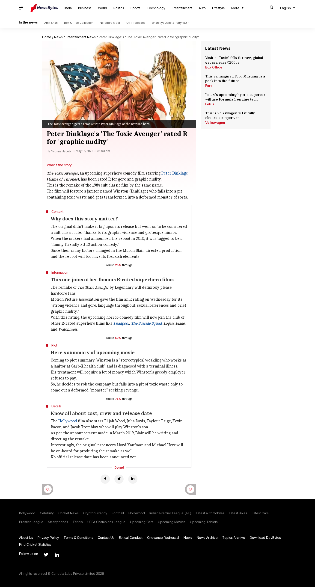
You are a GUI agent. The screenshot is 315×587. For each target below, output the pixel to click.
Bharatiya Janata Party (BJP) (171, 22)
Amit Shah (51, 22)
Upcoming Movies (171, 522)
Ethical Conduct (131, 538)
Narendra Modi (110, 22)
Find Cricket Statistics (35, 544)
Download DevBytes (265, 538)
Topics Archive (233, 538)
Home (46, 37)
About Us (26, 538)
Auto (202, 8)
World (102, 8)
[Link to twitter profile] (45, 554)
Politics (118, 8)
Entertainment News (81, 37)
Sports (135, 8)
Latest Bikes (238, 513)
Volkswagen (215, 123)
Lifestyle (218, 8)
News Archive (207, 538)
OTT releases (136, 22)
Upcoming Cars (141, 522)
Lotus (209, 104)
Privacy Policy (48, 538)
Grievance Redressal (163, 538)
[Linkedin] (132, 479)
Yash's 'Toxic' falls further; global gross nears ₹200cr (234, 60)
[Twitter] (119, 479)
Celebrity (47, 513)
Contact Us (106, 538)
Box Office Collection (78, 22)
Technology (156, 8)
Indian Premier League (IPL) (170, 513)
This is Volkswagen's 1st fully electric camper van (230, 115)
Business (85, 8)
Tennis (78, 522)
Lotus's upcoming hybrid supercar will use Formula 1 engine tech (235, 97)
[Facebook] (105, 479)
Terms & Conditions (78, 538)
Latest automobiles (210, 513)
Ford (209, 86)
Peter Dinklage (174, 173)
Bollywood (27, 513)
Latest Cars (260, 513)
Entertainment (182, 8)
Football (118, 513)
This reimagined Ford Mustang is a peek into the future (235, 78)
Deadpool (121, 323)
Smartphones (58, 522)
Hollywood (67, 421)
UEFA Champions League (106, 522)
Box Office (213, 67)
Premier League (31, 522)
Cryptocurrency (95, 513)
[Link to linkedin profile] (56, 554)
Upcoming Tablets (204, 522)
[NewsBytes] (44, 8)
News (58, 37)
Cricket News (68, 513)
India (68, 8)
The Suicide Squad (146, 323)
